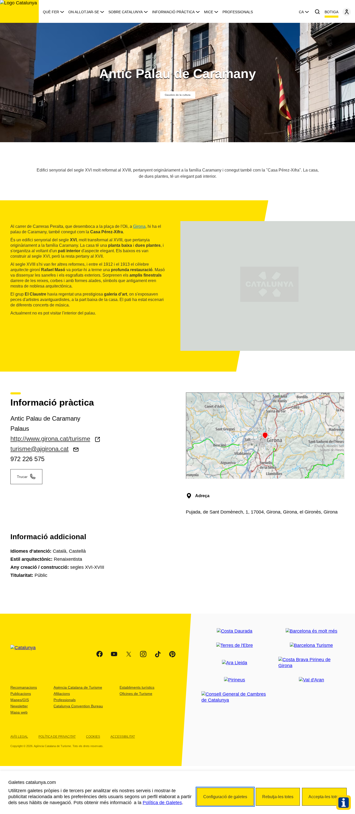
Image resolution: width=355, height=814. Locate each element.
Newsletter (19, 706)
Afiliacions (62, 694)
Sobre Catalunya (125, 12)
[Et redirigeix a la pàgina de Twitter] (129, 654)
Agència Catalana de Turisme (78, 687)
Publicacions (20, 694)
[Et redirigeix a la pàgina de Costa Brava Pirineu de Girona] (311, 663)
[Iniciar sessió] (347, 12)
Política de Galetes (162, 802)
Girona (139, 226)
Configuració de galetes (225, 797)
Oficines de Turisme (136, 694)
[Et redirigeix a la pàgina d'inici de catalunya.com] (26, 654)
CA (301, 12)
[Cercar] (317, 12)
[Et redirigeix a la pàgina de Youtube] (114, 654)
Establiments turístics (137, 687)
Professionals (237, 12)
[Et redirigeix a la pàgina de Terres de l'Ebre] (234, 645)
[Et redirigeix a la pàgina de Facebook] (99, 654)
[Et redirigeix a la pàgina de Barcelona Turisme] (311, 645)
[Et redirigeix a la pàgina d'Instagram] (143, 654)
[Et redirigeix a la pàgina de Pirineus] (234, 680)
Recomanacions (23, 687)
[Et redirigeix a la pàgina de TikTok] (158, 654)
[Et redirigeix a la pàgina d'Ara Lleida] (234, 663)
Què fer (51, 12)
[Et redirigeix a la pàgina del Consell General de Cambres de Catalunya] (234, 697)
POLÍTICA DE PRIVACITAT (57, 736)
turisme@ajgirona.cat (39, 448)
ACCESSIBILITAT (122, 736)
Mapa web (19, 712)
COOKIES (93, 736)
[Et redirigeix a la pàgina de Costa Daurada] (234, 631)
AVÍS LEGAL (19, 736)
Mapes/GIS (19, 700)
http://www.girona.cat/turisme (50, 438)
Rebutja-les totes (277, 797)
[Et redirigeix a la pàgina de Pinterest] (172, 654)
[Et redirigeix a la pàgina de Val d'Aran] (311, 680)
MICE (208, 12)
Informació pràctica (173, 12)
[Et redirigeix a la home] (19, 11)
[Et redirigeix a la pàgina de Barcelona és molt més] (311, 631)
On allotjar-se (83, 12)
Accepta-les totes (324, 797)
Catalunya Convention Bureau (78, 706)
